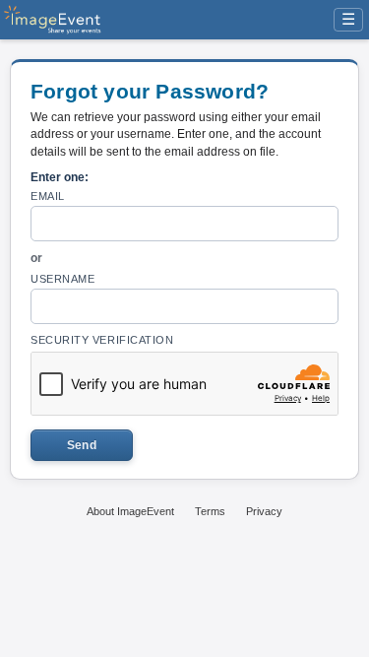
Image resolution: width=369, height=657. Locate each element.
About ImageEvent (130, 511)
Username (62, 279)
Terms (210, 511)
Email (48, 196)
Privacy (264, 511)
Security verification (102, 340)
